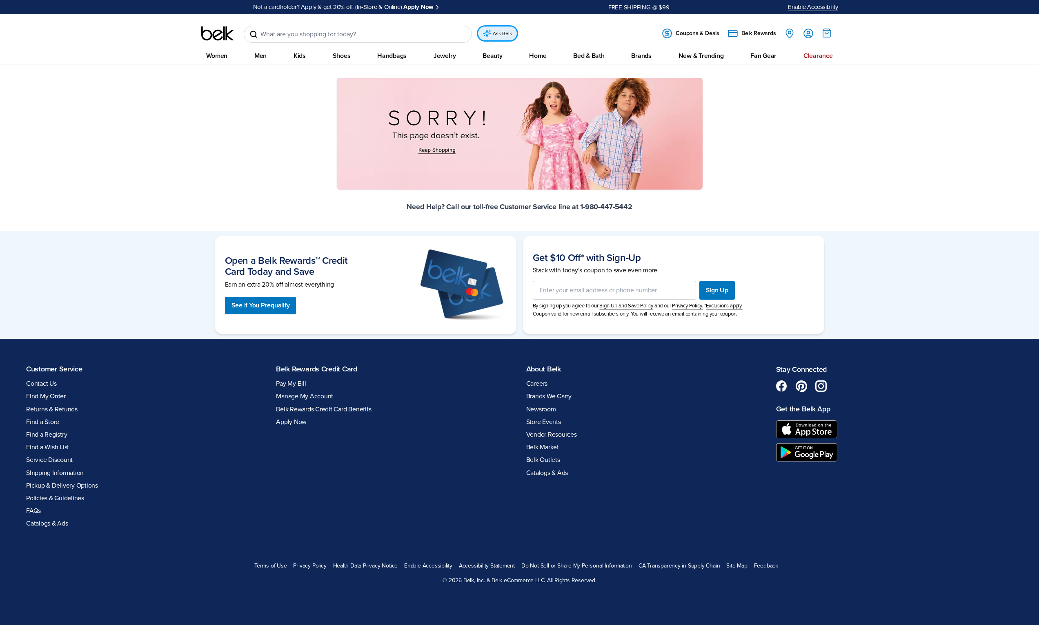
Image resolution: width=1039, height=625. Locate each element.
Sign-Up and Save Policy (626, 306)
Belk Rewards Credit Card (316, 368)
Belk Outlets (543, 460)
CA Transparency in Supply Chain (679, 566)
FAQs (33, 511)
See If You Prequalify (260, 305)
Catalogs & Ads (47, 523)
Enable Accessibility (813, 7)
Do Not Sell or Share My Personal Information (576, 566)
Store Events (543, 422)
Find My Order (46, 396)
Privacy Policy (309, 566)
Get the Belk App (803, 408)
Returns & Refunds (52, 409)
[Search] (253, 34)
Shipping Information (55, 473)
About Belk (543, 368)
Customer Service (54, 368)
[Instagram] (821, 386)
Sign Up (717, 290)
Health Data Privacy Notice (365, 566)
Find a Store (42, 422)
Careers (536, 384)
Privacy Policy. (687, 306)
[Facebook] (782, 386)
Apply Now (418, 7)
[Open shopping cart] (827, 33)
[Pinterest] (801, 386)
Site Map (736, 566)
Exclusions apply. (724, 306)
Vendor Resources (551, 435)
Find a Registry (46, 435)
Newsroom (541, 409)
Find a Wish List (47, 447)
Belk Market (542, 447)
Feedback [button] (766, 566)
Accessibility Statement (487, 566)
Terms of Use (270, 566)
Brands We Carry (549, 396)
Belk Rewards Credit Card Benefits (323, 409)
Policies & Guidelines (55, 498)
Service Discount (49, 460)
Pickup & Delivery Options (62, 485)
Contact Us (41, 384)
